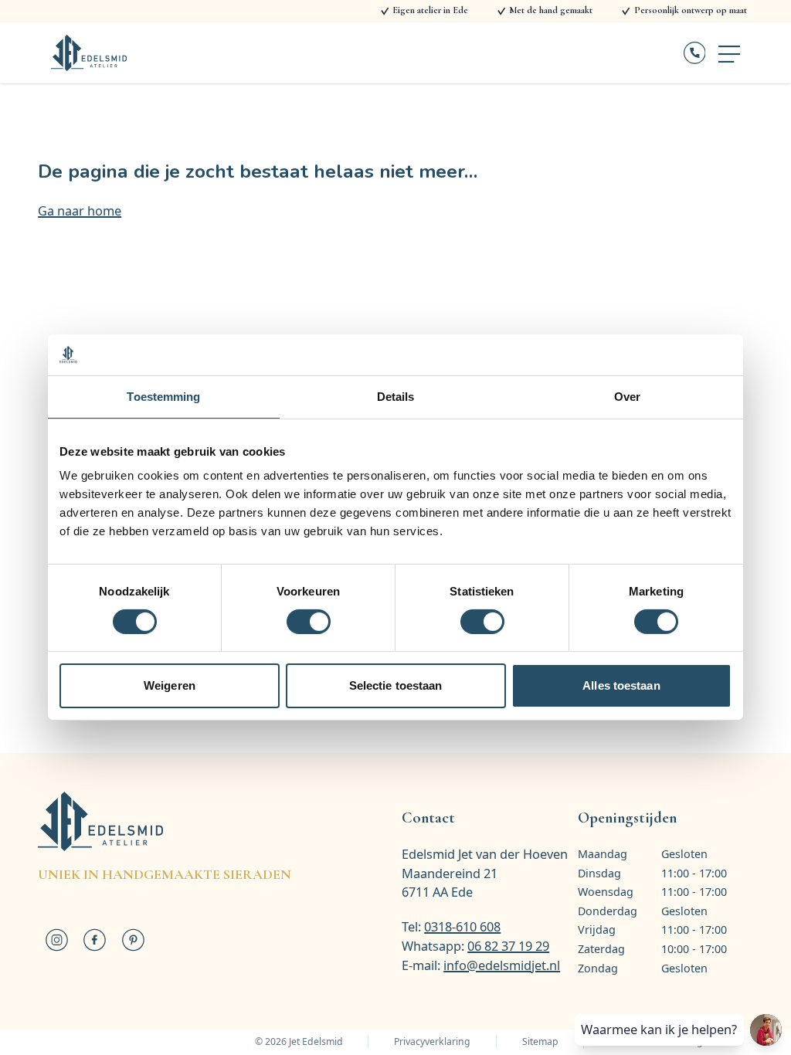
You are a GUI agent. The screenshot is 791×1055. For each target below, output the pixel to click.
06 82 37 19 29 (508, 946)
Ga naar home (79, 210)
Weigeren (169, 685)
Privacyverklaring (432, 1041)
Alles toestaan (621, 685)
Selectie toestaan (396, 685)
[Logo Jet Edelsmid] (89, 53)
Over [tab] (627, 395)
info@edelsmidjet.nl (501, 965)
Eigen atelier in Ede (430, 10)
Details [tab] (396, 395)
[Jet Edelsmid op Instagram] (57, 940)
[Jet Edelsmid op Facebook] (95, 940)
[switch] (309, 621)
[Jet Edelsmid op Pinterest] (132, 940)
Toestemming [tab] (163, 395)
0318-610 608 (462, 926)
